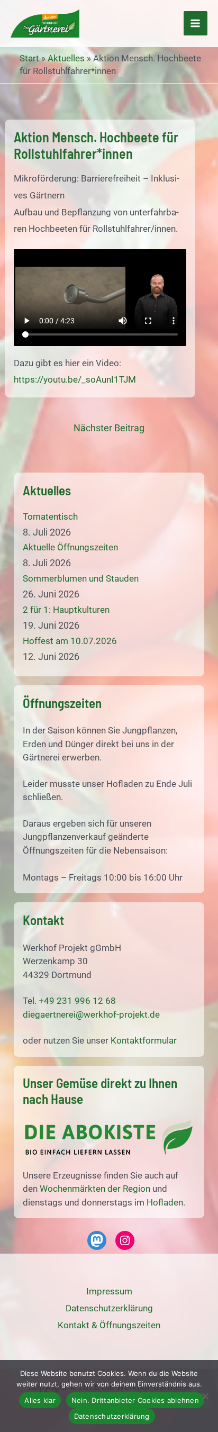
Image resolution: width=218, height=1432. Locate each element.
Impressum (109, 1291)
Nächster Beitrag (109, 428)
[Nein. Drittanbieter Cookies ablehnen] (204, 1396)
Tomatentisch (50, 516)
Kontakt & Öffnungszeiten (109, 1325)
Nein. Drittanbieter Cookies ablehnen (135, 1400)
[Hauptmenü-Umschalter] (196, 23)
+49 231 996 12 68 (77, 1000)
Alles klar (40, 1400)
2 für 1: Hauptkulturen (66, 609)
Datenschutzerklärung (112, 1416)
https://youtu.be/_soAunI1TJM (75, 379)
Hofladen (165, 1202)
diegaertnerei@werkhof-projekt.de (91, 1014)
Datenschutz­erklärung (109, 1308)
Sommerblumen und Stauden (81, 578)
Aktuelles (66, 58)
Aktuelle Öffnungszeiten (70, 547)
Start (29, 58)
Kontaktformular (144, 1040)
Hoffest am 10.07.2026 (70, 641)
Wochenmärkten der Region (95, 1188)
